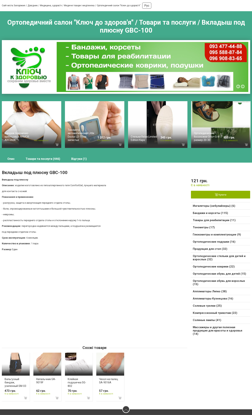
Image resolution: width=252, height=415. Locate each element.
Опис (11, 159)
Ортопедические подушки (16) (214, 241)
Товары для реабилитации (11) (214, 220)
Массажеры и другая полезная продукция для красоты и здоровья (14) (217, 331)
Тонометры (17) (204, 227)
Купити (222, 194)
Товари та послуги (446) (43, 159)
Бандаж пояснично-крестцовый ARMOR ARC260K (17, 136)
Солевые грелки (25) (207, 305)
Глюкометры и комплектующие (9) (217, 234)
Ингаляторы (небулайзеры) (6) (214, 206)
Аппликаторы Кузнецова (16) (213, 298)
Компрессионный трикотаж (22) (215, 313)
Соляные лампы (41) (207, 320)
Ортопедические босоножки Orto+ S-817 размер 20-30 (208, 136)
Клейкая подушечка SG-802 (77, 382)
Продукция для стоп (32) (210, 249)
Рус (146, 5)
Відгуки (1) (79, 159)
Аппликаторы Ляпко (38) (210, 291)
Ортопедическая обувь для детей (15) (219, 273)
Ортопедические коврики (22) (214, 266)
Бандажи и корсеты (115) (210, 213)
